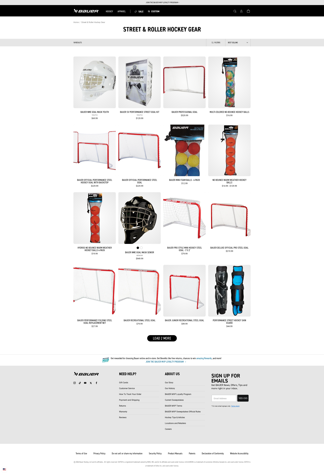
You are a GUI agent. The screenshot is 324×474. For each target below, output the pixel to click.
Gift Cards (123, 382)
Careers (168, 429)
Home (76, 22)
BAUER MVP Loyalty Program (178, 394)
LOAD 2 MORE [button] (162, 338)
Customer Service (127, 388)
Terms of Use (81, 453)
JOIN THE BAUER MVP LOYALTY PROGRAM (165, 361)
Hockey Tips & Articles (175, 417)
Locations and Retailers (175, 423)
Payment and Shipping (129, 400)
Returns (122, 405)
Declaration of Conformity (213, 453)
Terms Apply (235, 406)
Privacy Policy (99, 453)
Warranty (123, 411)
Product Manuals (175, 453)
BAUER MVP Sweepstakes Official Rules (183, 411)
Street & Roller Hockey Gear (93, 22)
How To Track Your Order (130, 394)
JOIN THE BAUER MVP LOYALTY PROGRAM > (162, 2)
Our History (170, 388)
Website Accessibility (239, 453)
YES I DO (243, 398)
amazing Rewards (204, 358)
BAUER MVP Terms (173, 405)
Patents (192, 453)
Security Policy (155, 453)
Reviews (122, 417)
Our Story (169, 382)
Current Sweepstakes (174, 400)
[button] (109, 11)
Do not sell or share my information (127, 453)
